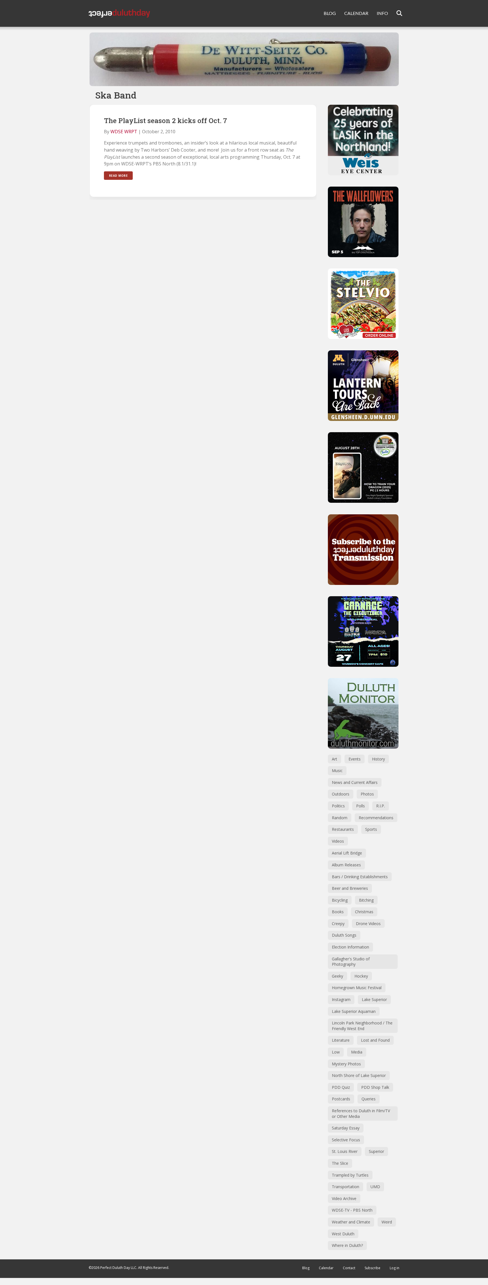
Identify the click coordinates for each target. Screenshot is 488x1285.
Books (338, 911)
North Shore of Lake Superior (359, 1075)
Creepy (338, 923)
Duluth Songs (344, 935)
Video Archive (344, 1198)
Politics (338, 805)
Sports (371, 829)
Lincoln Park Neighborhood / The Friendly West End (362, 1025)
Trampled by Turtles (350, 1175)
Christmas (364, 911)
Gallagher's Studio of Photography (351, 961)
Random (339, 817)
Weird (387, 1222)
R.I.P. (380, 805)
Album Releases (346, 864)
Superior (376, 1151)
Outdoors (340, 794)
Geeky (337, 976)
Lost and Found (375, 1040)
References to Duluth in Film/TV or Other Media (361, 1113)
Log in (394, 1268)
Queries (368, 1099)
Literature (341, 1040)
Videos (338, 841)
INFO (382, 13)
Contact (349, 1268)
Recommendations (376, 817)
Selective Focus (346, 1139)
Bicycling (340, 900)
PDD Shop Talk (375, 1087)
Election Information (350, 947)
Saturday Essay (346, 1128)
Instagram (341, 999)
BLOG (330, 13)
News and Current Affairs (355, 782)
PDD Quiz (341, 1087)
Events (354, 759)
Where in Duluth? (347, 1245)
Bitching (366, 900)
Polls (360, 805)
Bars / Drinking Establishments (360, 876)
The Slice (340, 1163)
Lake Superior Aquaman (354, 1011)
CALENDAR (356, 13)
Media (356, 1052)
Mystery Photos (346, 1064)
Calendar (326, 1268)
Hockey (361, 976)
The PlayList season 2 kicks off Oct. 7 (165, 120)
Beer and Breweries (350, 888)
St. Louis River (345, 1151)
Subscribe (372, 1268)
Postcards (341, 1099)
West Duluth (343, 1233)
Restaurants (343, 829)
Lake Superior (374, 999)
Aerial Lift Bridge (347, 853)
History (378, 759)
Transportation (345, 1186)
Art (334, 759)
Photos (367, 794)
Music (337, 770)
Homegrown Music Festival (357, 987)
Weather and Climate (351, 1222)
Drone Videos (368, 923)
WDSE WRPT (123, 131)
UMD (375, 1186)
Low (336, 1052)
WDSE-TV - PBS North (352, 1210)
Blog (306, 1268)
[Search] (395, 13)
